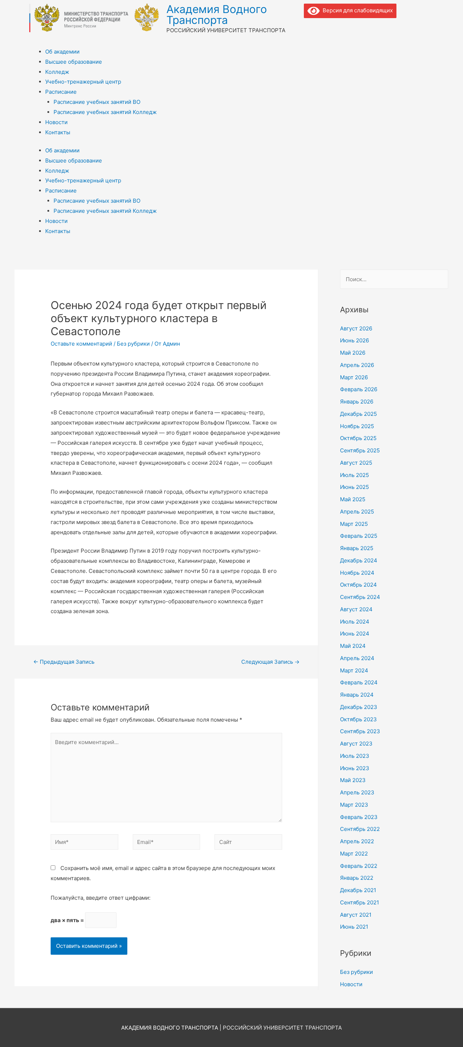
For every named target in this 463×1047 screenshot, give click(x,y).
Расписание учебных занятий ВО (97, 101)
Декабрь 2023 (358, 707)
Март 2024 (354, 670)
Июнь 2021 (354, 926)
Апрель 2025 (357, 511)
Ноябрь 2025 (357, 426)
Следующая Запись (270, 661)
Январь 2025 (356, 548)
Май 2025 (352, 499)
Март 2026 (354, 377)
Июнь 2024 (354, 633)
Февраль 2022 (358, 865)
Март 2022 (354, 853)
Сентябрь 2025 (360, 450)
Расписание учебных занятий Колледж (105, 112)
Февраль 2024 (359, 682)
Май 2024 (353, 645)
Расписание (61, 91)
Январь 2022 (356, 877)
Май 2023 (353, 780)
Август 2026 (356, 328)
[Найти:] (394, 279)
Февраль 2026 (358, 389)
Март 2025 (354, 523)
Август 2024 (356, 609)
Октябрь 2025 (358, 438)
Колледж (57, 71)
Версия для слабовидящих (356, 10)
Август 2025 (356, 462)
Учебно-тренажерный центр (83, 81)
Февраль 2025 (358, 535)
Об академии (62, 51)
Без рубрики (133, 343)
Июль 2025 (354, 475)
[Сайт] (248, 843)
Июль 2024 (354, 621)
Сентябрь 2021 (359, 902)
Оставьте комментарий (81, 343)
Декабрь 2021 (358, 890)
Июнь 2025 (354, 487)
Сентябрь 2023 (360, 731)
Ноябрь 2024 (357, 572)
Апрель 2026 (357, 365)
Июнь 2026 (354, 340)
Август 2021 (355, 914)
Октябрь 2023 (358, 719)
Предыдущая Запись (63, 661)
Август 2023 (356, 743)
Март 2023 (354, 804)
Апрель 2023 (357, 792)
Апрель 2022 (357, 841)
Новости (56, 122)
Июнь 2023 (354, 768)
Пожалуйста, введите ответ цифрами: (100, 897)
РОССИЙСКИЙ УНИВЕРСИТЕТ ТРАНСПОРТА (282, 1027)
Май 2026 (352, 352)
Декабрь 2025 (358, 413)
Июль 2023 (354, 755)
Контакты (57, 132)
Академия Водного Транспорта (216, 14)
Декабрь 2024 (358, 560)
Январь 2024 (357, 694)
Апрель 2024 (357, 658)
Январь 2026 (356, 401)
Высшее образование (73, 61)
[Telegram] (332, 27)
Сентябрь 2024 (360, 597)
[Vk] (313, 27)
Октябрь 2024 (358, 584)
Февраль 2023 (359, 817)
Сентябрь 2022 (360, 829)
